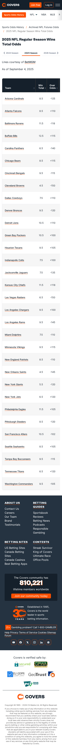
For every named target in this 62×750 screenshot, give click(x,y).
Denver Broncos (13, 210)
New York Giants (14, 384)
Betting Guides (40, 505)
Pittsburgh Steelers (15, 421)
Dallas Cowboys (13, 198)
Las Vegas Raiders (15, 297)
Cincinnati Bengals (15, 173)
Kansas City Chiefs (15, 285)
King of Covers (42, 551)
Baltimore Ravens (14, 123)
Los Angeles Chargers (17, 309)
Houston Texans (13, 247)
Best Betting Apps (16, 563)
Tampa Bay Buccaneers (18, 459)
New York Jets (13, 396)
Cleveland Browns (14, 185)
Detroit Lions (12, 222)
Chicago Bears (13, 160)
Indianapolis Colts (14, 260)
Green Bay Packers (15, 235)
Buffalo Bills (11, 135)
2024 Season (11, 53)
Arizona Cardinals (14, 98)
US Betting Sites (15, 547)
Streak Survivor (42, 547)
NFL (32, 14)
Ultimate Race (42, 555)
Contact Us (12, 508)
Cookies (42, 632)
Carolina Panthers (14, 148)
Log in (48, 4)
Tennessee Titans (14, 471)
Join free (35, 4)
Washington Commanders (19, 483)
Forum (8, 635)
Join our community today (31, 596)
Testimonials (12, 524)
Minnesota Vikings (15, 347)
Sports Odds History (13, 27)
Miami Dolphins (13, 334)
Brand (8, 520)
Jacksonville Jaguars (16, 272)
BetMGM (30, 62)
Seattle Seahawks (14, 446)
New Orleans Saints (15, 372)
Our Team (11, 516)
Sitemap (51, 632)
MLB (52, 14)
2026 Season (50, 53)
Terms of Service (28, 632)
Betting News (41, 520)
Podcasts (39, 524)
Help (7, 632)
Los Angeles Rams (15, 322)
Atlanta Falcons (13, 111)
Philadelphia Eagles (15, 409)
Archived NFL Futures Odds (44, 27)
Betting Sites (16, 542)
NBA (43, 14)
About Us (12, 503)
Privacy (14, 632)
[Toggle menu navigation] (57, 5)
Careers (9, 512)
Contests (41, 542)
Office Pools (40, 559)
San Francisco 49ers (16, 434)
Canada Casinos (15, 559)
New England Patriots (16, 359)
